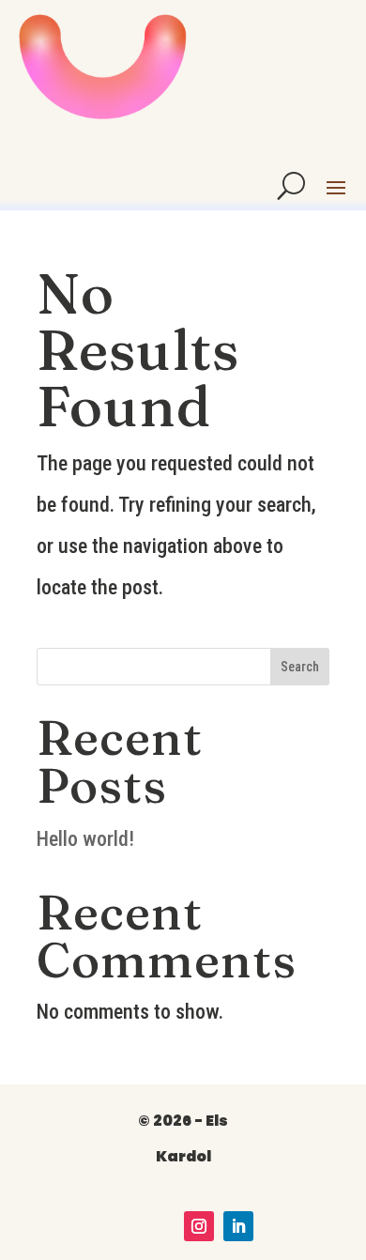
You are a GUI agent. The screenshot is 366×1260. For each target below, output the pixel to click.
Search (300, 666)
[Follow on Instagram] (199, 1226)
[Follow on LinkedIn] (238, 1226)
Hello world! (85, 839)
